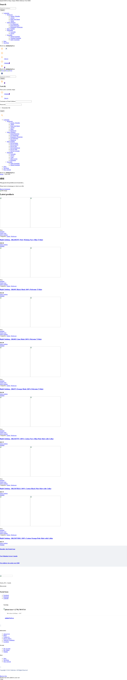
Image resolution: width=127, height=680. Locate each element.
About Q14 (6, 634)
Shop (4, 658)
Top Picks (6, 660)
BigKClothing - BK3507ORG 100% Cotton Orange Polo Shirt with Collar (26, 538)
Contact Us (6, 637)
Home (1, 174)
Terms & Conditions (9, 640)
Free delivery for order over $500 (9, 563)
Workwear (14, 236)
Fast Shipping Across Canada (8, 556)
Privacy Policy (7, 638)
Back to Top (3, 676)
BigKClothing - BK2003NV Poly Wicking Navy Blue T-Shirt (21, 240)
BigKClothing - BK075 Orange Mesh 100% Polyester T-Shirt (21, 389)
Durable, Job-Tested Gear (7, 549)
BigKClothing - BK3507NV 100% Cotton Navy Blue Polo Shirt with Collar (27, 439)
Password (2, 104)
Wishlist (7, 63)
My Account (6, 648)
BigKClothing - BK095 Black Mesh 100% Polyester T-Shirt (21, 289)
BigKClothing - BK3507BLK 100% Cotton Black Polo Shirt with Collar (25, 488)
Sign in (6, 59)
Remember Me (6, 108)
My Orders (6, 650)
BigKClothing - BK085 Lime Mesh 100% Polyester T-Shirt (21, 339)
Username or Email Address (7, 101)
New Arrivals (7, 661)
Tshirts (8, 236)
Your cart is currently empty (7, 89)
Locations (6, 642)
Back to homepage (5, 189)
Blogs (5, 635)
